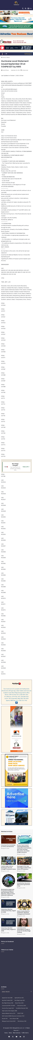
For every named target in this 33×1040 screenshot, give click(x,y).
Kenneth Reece (5, 70)
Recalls (4, 1018)
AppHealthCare (19, 997)
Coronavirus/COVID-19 (8, 1005)
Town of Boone (14, 1018)
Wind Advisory (22, 1021)
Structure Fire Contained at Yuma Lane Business (8, 845)
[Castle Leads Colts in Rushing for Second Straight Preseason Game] (8, 861)
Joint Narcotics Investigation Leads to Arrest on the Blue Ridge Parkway (24, 930)
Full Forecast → (28, 53)
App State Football (7, 1000)
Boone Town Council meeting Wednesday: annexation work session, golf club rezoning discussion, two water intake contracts (24, 848)
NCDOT (20, 1013)
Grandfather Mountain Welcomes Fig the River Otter (23, 884)
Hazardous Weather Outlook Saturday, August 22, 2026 (8, 910)
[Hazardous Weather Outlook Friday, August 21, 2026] (8, 922)
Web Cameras (16, 1032)
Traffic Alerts (25, 1032)
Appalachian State (7, 997)
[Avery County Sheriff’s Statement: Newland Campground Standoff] (24, 904)
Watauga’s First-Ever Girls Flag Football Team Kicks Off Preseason (24, 867)
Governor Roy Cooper (8, 1008)
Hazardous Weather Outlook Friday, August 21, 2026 (8, 929)
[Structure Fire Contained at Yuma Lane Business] (8, 839)
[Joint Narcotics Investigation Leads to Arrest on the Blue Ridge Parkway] (24, 922)
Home (4, 57)
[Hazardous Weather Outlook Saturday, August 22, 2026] (8, 903)
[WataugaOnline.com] (16, 3)
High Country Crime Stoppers (9, 1010)
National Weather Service (8, 1013)
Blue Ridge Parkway (7, 1003)
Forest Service (21, 1005)
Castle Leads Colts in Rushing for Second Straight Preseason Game (8, 867)
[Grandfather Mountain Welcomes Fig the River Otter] (24, 877)
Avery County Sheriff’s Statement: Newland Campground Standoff (23, 912)
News (8, 57)
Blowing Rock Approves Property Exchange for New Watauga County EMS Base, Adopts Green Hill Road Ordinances (8, 892)
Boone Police (19, 1003)
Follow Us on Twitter (7, 950)
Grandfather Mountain (22, 1008)
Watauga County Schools (9, 1021)
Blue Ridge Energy (20, 1000)
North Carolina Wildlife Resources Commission (13, 1016)
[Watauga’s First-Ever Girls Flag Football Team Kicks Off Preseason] (24, 861)
